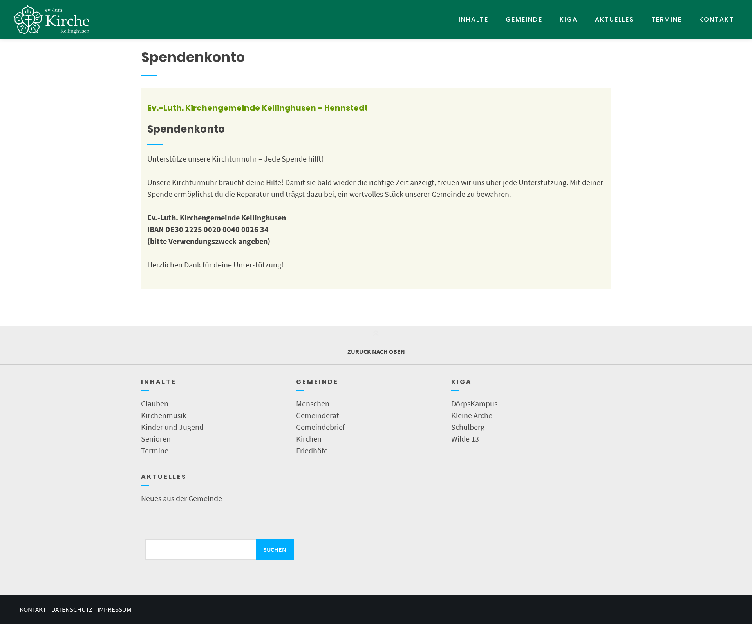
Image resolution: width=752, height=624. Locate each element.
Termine (666, 19)
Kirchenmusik (163, 415)
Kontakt (716, 19)
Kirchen (309, 439)
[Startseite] (52, 19)
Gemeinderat (317, 415)
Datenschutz (71, 609)
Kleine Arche (471, 415)
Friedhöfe (312, 450)
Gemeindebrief (320, 427)
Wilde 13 (465, 439)
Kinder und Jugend (172, 427)
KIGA (569, 19)
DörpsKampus (474, 403)
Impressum (114, 609)
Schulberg (467, 427)
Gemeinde (524, 19)
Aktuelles (614, 19)
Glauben (154, 403)
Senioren (156, 439)
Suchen (274, 549)
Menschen (312, 403)
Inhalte (473, 19)
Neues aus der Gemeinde (181, 498)
